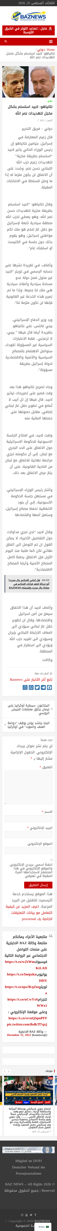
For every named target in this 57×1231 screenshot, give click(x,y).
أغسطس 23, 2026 (40, 1132)
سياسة (18, 1102)
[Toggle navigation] (51, 42)
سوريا (26, 1102)
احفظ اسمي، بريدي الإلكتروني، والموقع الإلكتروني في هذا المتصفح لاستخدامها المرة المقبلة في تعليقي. (30, 870)
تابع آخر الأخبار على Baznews (31, 679)
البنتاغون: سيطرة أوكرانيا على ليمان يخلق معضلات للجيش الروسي (28, 709)
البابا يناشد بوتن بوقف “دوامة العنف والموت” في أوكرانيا (29, 725)
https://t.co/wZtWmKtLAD (26, 964)
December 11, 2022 (19, 1035)
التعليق (46, 767)
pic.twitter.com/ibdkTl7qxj (27, 1024)
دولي (49, 101)
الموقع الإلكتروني (40, 844)
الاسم (47, 812)
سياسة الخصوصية (28, 1226)
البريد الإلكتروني (39, 828)
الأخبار (47, 1102)
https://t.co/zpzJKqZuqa (26, 990)
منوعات (49, 1071)
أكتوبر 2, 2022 (46, 120)
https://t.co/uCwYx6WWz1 (27, 1002)
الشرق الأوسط (37, 1102)
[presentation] (4, 1071)
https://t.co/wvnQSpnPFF (28, 1018)
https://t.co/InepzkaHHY (27, 977)
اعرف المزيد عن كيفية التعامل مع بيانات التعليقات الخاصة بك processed (29, 912)
